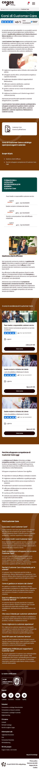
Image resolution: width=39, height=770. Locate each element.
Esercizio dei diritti (32, 763)
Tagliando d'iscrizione (8, 734)
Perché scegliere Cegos (8, 727)
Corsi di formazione (15, 9)
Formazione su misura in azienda (11, 710)
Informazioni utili (7, 731)
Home (6, 9)
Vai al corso (19, 349)
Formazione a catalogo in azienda (11, 712)
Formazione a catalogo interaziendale (12, 707)
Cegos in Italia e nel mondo (9, 750)
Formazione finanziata (8, 740)
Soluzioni (4, 704)
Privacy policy (33, 761)
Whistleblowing (6, 742)
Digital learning (6, 715)
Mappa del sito (33, 765)
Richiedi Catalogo (7, 725)
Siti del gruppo (6, 747)
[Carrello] (28, 4)
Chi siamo (5, 719)
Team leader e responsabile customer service (19, 325)
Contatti (4, 722)
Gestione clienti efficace (13, 159)
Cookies (35, 767)
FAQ (3, 737)
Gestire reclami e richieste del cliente (16, 369)
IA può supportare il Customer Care (15, 653)
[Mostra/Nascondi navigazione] (34, 4)
